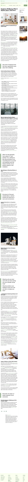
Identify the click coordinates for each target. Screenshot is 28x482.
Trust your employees (14, 337)
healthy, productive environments (10, 373)
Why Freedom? (10, 5)
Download (14, 5)
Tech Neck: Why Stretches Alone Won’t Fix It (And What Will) (23, 32)
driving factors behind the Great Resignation (11, 36)
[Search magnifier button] (26, 3)
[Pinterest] (4, 411)
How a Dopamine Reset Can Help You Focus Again (23, 41)
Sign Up (25, 5)
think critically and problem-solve (8, 330)
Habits (20, 11)
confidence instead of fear (8, 368)
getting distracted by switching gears (9, 261)
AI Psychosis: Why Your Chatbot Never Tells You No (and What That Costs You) (23, 22)
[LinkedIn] (6, 411)
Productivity (21, 12)
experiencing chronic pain (7, 127)
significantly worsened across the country (6, 222)
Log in (19, 5)
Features (17, 5)
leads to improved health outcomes (5, 140)
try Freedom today (2, 3)
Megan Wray (8, 11)
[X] (3, 411)
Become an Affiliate (9, 480)
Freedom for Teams (14, 362)
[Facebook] (1, 411)
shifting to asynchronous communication (11, 150)
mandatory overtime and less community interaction (9, 224)
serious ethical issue (10, 311)
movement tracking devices (8, 314)
